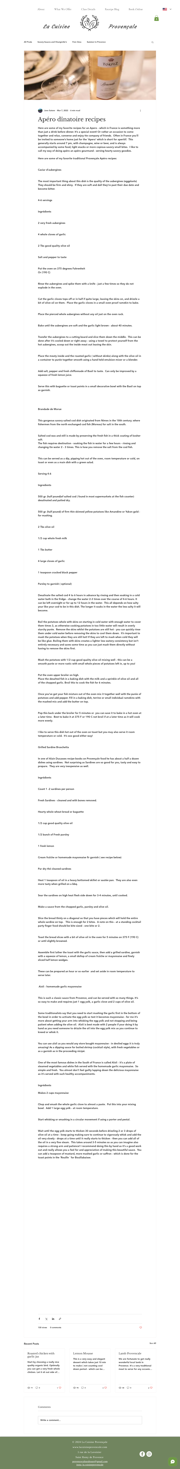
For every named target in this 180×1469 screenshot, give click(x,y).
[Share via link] (60, 1318)
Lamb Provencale (130, 1353)
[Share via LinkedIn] (53, 1318)
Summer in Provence (96, 42)
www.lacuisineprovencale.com (90, 1447)
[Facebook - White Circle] (142, 1454)
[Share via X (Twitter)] (46, 1318)
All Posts (28, 42)
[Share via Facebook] (39, 1318)
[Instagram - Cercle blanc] (149, 1454)
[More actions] (140, 110)
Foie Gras (76, 42)
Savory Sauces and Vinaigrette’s (52, 42)
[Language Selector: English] (166, 9)
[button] (156, 18)
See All (153, 1343)
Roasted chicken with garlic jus (40, 1355)
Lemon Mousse (83, 1353)
